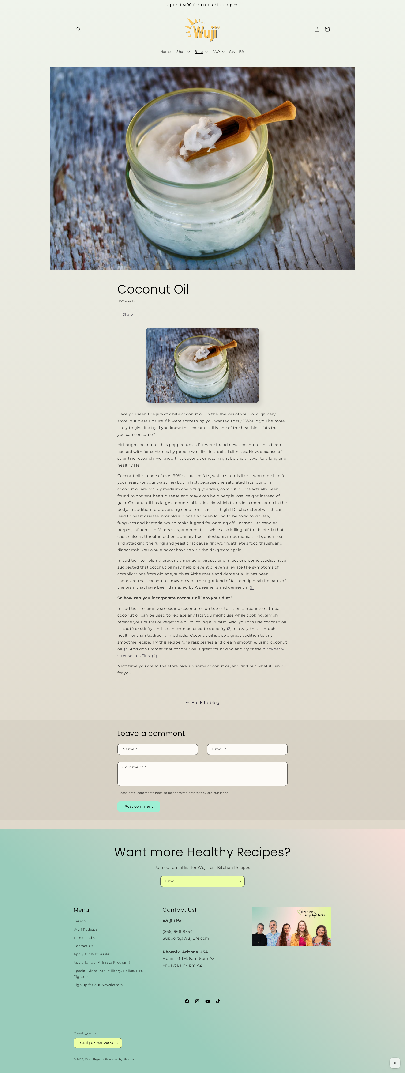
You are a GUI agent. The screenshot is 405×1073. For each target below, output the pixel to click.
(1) (252, 587)
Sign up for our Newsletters (98, 985)
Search (80, 921)
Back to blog (205, 702)
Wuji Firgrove (95, 1059)
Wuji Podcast (85, 929)
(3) (126, 649)
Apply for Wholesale (91, 954)
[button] (79, 29)
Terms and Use (87, 938)
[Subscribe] (239, 881)
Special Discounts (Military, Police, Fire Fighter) (108, 974)
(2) (229, 628)
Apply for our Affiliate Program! (102, 962)
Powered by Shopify (119, 1059)
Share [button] (128, 314)
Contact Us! (84, 946)
